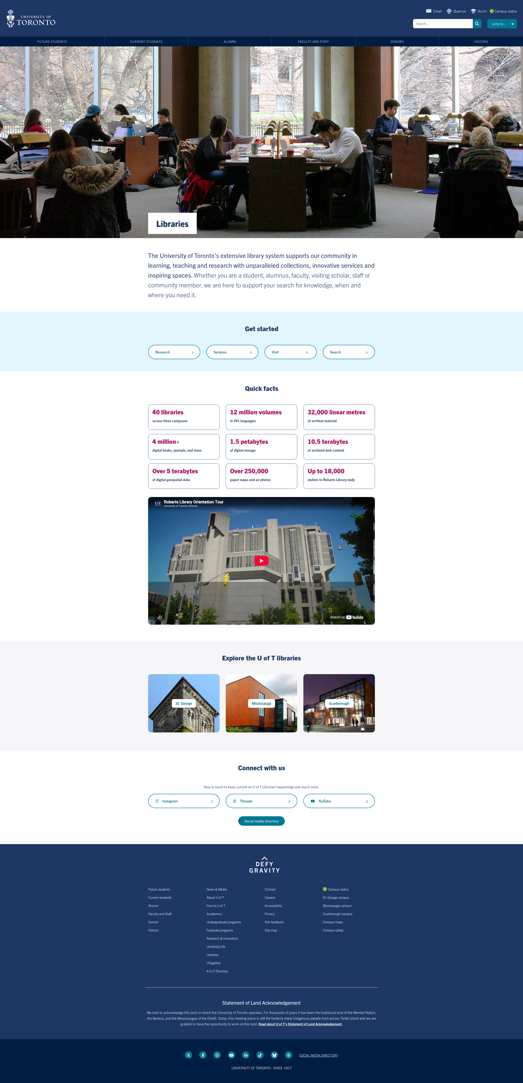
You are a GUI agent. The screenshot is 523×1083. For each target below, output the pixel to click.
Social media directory (261, 821)
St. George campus (336, 897)
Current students (146, 41)
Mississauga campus (337, 905)
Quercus (460, 11)
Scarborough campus (337, 914)
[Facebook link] (203, 1055)
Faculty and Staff (313, 41)
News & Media (217, 889)
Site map (271, 930)
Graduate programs (220, 930)
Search (477, 23)
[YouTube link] (231, 1055)
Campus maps (333, 922)
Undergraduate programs (224, 922)
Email (437, 11)
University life (216, 946)
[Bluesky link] (274, 1055)
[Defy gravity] (264, 864)
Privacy (270, 914)
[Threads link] (288, 1055)
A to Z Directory (217, 971)
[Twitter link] (188, 1055)
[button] (502, 23)
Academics (214, 914)
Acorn (482, 11)
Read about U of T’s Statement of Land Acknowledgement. (301, 1024)
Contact (270, 889)
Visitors (481, 41)
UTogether (214, 963)
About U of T (215, 897)
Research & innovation (222, 938)
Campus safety (333, 930)
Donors (397, 41)
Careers (270, 897)
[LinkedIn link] (245, 1055)
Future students (52, 41)
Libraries (212, 955)
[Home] (31, 18)
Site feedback (274, 922)
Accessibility (273, 905)
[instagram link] (217, 1055)
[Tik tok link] (260, 1055)
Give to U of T (216, 905)
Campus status (506, 11)
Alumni (230, 41)
